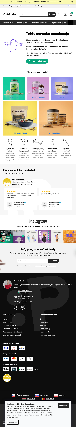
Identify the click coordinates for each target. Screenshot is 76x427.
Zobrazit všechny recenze (21, 184)
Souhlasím (63, 405)
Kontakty (38, 6)
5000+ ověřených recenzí (12, 173)
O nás (4, 6)
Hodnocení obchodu (46, 335)
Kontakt (5, 319)
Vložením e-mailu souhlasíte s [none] (35, 265)
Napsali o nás (44, 331)
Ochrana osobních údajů (11, 335)
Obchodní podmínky (9, 328)
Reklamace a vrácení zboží (11, 331)
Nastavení (12, 422)
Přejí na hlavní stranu (36, 61)
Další (35, 369)
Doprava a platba (15, 6)
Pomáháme (43, 322)
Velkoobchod (28, 6)
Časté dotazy (44, 328)
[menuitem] (7, 22)
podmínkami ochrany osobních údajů (44, 265)
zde (15, 417)
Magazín (42, 325)
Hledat (51, 14)
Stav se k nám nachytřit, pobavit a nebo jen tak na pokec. (37, 226)
